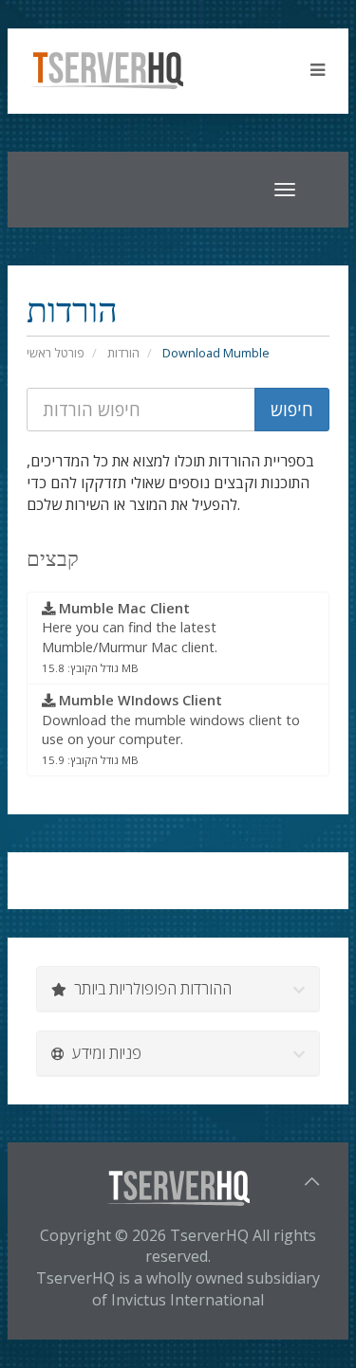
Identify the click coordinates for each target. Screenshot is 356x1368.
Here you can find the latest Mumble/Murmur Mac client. (129, 637)
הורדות (123, 352)
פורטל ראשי (55, 352)
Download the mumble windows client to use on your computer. (171, 729)
